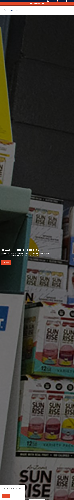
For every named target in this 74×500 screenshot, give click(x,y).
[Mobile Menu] (69, 10)
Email (69, 1)
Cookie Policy (16, 492)
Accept (6, 496)
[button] (37, 4)
